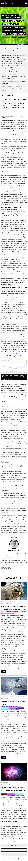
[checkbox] (1, 841)
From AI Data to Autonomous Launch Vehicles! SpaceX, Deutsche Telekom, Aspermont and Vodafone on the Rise (13, 608)
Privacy (11, 859)
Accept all (14, 845)
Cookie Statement (19, 859)
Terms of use (22, 532)
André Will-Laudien (14, 550)
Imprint (6, 859)
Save (14, 850)
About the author (5, 567)
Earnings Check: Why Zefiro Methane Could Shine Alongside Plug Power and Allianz (14, 703)
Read (3, 671)
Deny (14, 854)
